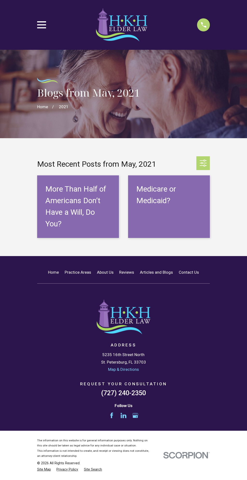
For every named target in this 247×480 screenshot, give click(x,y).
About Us (105, 272)
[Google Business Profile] (135, 415)
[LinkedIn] (123, 415)
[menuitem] (44, 469)
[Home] (121, 25)
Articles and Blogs (156, 272)
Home (53, 272)
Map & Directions (123, 369)
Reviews (126, 272)
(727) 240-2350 (123, 393)
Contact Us (189, 272)
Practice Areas (78, 272)
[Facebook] (112, 415)
